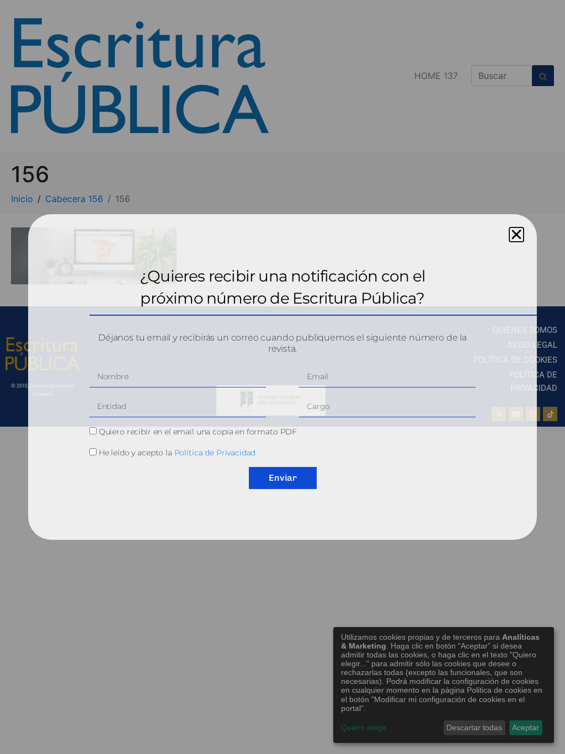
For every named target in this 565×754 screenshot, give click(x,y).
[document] (282, 377)
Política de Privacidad (215, 453)
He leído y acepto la (177, 453)
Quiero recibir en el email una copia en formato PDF (198, 432)
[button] (516, 234)
